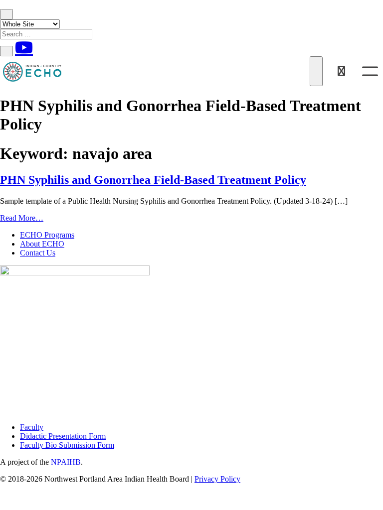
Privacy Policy (217, 479)
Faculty (31, 427)
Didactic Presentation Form (63, 436)
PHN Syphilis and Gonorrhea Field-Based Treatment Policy (153, 179)
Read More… (21, 218)
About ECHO (42, 244)
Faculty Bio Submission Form (67, 445)
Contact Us (37, 253)
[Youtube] (24, 47)
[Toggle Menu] (370, 71)
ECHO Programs (47, 235)
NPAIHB (66, 462)
